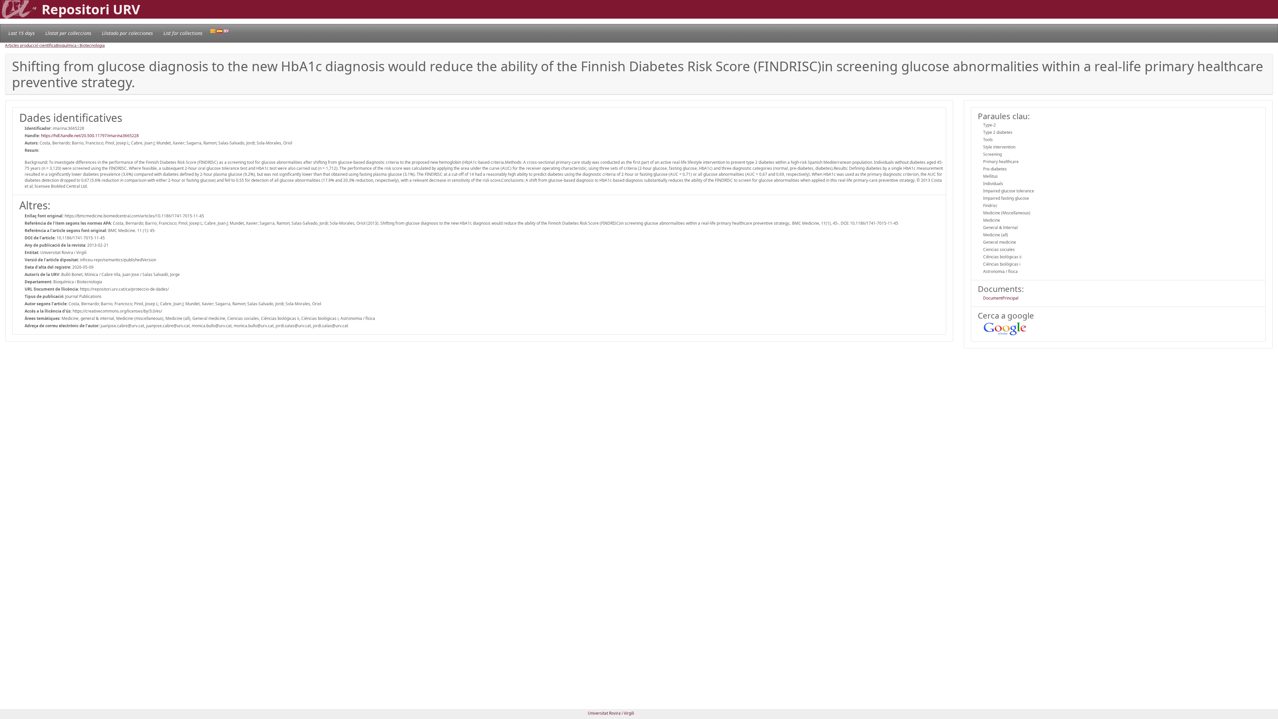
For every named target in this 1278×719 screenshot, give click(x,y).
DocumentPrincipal (1000, 298)
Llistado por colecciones (127, 33)
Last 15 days (21, 33)
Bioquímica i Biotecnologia (80, 45)
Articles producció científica (30, 45)
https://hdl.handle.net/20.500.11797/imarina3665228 (90, 135)
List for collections (182, 33)
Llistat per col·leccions (68, 33)
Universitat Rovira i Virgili (611, 713)
